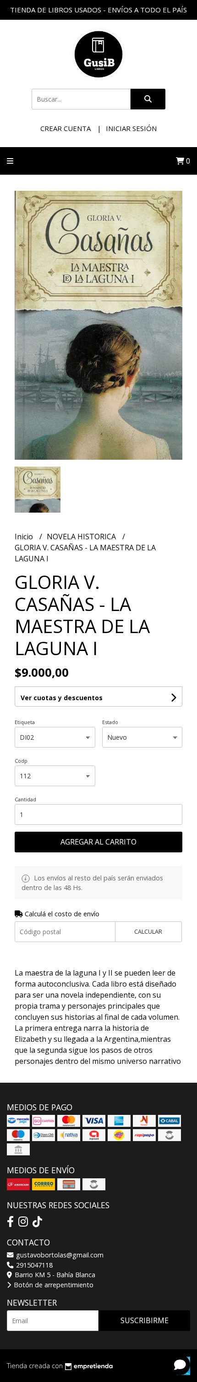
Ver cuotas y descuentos (62, 697)
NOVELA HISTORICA (82, 536)
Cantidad (25, 799)
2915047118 (33, 1265)
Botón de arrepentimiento (52, 1284)
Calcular (148, 931)
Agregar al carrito (98, 842)
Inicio (25, 536)
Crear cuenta (65, 128)
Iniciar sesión (131, 128)
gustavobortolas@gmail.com (59, 1255)
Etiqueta (25, 722)
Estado (110, 722)
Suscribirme (144, 1320)
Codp (21, 760)
